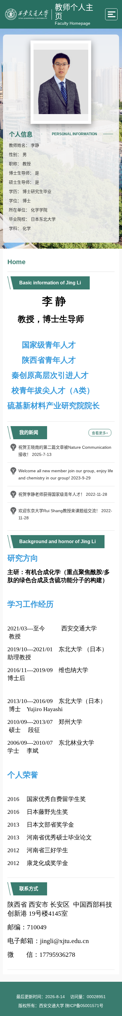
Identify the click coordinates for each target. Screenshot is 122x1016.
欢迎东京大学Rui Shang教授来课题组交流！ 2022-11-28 (65, 514)
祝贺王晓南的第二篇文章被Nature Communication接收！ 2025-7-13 (64, 451)
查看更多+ (100, 433)
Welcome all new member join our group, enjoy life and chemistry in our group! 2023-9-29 (65, 474)
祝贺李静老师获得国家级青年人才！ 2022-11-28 (62, 494)
